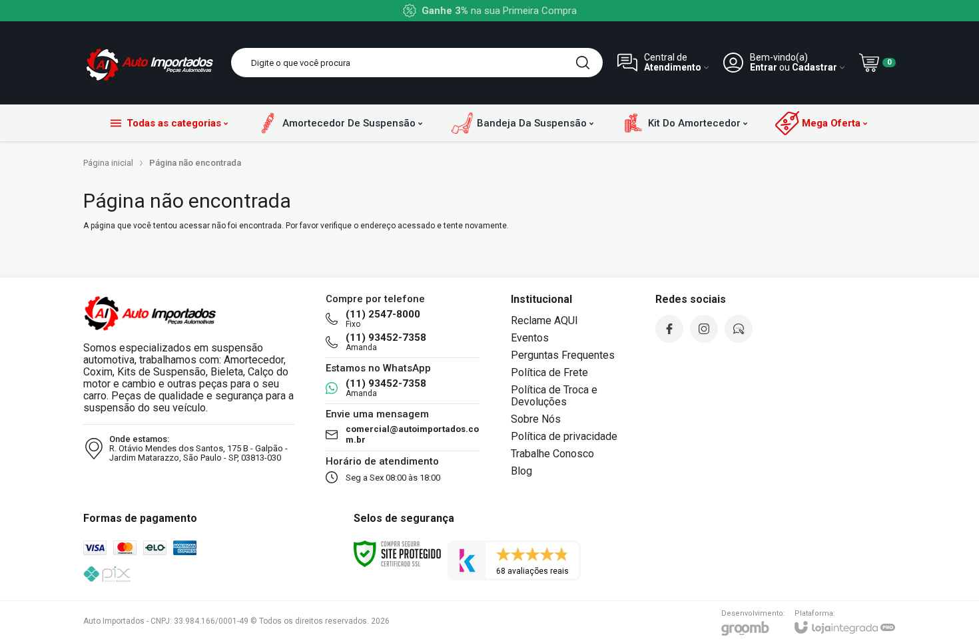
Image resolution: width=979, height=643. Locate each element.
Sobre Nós (536, 419)
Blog (521, 471)
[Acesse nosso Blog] (739, 329)
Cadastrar (814, 68)
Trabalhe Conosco (552, 453)
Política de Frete (549, 372)
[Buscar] (583, 62)
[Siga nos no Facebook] (669, 329)
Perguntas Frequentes (563, 355)
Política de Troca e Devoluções (554, 395)
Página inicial (108, 163)
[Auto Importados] (149, 62)
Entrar (763, 68)
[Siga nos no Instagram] (704, 329)
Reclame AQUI (544, 320)
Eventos (530, 337)
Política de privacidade (564, 436)
